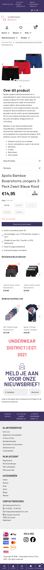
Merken (6, 495)
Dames (5, 483)
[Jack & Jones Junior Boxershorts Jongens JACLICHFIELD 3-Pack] (11, 271)
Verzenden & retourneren (12, 444)
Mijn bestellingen (9, 463)
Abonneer (35, 392)
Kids (4, 486)
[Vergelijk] (32, 10)
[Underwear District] (11, 18)
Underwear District (12, 505)
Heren (5, 480)
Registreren (7, 460)
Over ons (6, 432)
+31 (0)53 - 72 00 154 (13, 508)
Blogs (5, 492)
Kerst (5, 489)
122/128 (18, 205)
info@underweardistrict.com (16, 511)
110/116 (6, 205)
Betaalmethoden (9, 441)
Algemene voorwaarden (12, 435)
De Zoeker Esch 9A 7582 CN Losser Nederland (11, 517)
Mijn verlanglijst (9, 467)
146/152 (7, 212)
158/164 (19, 212)
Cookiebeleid (8, 451)
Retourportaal (8, 470)
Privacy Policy (8, 438)
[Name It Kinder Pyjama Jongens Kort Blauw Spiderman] (32, 313)
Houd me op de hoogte (22, 224)
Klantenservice (9, 447)
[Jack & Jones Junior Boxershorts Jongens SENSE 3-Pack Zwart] (32, 271)
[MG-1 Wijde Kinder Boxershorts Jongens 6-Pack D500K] (11, 313)
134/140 (31, 205)
